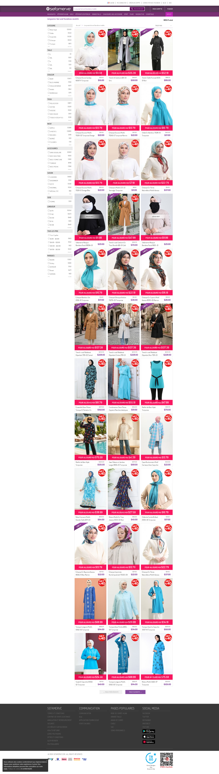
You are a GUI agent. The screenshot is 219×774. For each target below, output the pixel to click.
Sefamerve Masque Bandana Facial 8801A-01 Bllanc (84, 245)
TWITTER (145, 717)
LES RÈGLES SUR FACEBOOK (57, 727)
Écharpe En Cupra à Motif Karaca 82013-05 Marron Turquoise (150, 300)
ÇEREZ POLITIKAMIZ (54, 734)
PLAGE (132, 14)
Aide (80, 717)
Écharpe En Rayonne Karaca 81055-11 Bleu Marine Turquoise (85, 575)
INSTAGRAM (146, 720)
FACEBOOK (146, 713)
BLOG (164, 3)
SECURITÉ (50, 724)
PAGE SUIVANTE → (135, 692)
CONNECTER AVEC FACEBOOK (151, 3)
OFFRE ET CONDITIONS (55, 737)
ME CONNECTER (121, 3)
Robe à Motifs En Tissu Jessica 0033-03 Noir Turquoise (116, 520)
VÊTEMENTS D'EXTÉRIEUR (82, 14)
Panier (170, 9)
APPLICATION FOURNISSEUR (89, 720)
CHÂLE (113, 724)
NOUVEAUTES (51, 14)
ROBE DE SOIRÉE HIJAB (119, 713)
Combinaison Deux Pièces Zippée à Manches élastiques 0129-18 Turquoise (118, 410)
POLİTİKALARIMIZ (53, 744)
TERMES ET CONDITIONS (55, 713)
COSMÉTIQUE (150, 14)
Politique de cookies (14, 769)
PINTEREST (146, 724)
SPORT (126, 14)
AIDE (170, 3)
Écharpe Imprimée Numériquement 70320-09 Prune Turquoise (118, 575)
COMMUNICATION (85, 713)
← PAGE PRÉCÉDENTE (110, 692)
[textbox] (101, 9)
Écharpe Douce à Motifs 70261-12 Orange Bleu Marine (84, 190)
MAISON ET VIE (140, 14)
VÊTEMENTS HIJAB (62, 14)
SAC (112, 727)
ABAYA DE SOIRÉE (117, 720)
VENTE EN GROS (84, 724)
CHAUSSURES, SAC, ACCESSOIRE (112, 14)
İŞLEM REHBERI (52, 741)
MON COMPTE (157, 9)
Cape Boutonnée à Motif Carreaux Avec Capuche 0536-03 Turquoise (150, 465)
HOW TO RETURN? (53, 730)
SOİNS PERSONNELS (118, 730)
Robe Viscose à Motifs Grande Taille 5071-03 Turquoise (83, 520)
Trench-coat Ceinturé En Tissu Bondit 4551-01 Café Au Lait (117, 245)
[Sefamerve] (59, 8)
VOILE (72, 14)
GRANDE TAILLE (96, 14)
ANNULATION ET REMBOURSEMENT (59, 720)
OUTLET (169, 14)
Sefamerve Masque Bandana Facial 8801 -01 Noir (150, 245)
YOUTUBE (145, 727)
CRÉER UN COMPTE (134, 3)
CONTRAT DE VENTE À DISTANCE (58, 717)
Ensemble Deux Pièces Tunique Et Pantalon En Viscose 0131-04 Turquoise (84, 410)
